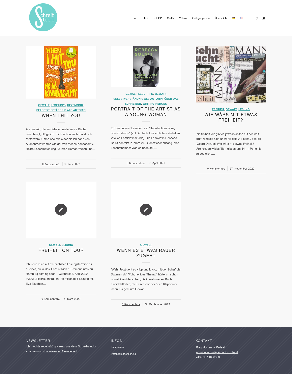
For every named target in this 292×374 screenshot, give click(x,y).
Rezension (75, 105)
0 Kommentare (51, 164)
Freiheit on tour (61, 250)
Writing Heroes (155, 103)
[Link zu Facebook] (257, 18)
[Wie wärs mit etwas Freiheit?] (231, 74)
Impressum (117, 347)
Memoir (160, 94)
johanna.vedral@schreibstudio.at (217, 352)
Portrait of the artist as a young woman (146, 111)
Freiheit (218, 109)
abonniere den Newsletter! (60, 351)
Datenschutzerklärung (123, 354)
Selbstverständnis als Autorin (61, 110)
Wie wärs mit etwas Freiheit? (230, 117)
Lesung (244, 109)
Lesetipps (58, 105)
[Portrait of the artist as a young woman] (146, 66)
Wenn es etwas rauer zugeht (146, 252)
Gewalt (43, 105)
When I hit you (61, 115)
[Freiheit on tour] (61, 209)
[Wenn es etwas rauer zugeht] (146, 209)
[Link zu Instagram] (263, 18)
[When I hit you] (61, 72)
